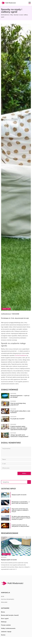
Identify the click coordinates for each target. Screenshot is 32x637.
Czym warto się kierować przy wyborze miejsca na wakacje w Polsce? (20, 510)
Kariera (3, 635)
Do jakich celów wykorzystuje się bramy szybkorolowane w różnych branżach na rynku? (21, 518)
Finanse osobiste (6, 625)
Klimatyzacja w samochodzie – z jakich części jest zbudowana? (21, 502)
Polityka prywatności (7, 599)
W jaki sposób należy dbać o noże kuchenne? (20, 411)
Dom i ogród (4, 618)
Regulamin (4, 602)
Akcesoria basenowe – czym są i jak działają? (20, 396)
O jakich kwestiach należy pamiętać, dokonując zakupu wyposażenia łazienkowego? (18, 428)
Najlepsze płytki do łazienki (19, 494)
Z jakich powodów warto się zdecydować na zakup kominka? (20, 525)
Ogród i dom (6, 308)
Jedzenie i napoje (6, 631)
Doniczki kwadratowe (21, 355)
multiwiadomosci (6, 313)
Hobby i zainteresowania (8, 628)
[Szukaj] (29, 482)
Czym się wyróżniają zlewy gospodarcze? (18, 404)
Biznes (3, 612)
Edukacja (3, 621)
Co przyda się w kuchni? (17, 418)
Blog (2, 596)
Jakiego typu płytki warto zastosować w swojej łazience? (19, 435)
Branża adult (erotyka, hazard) (10, 615)
